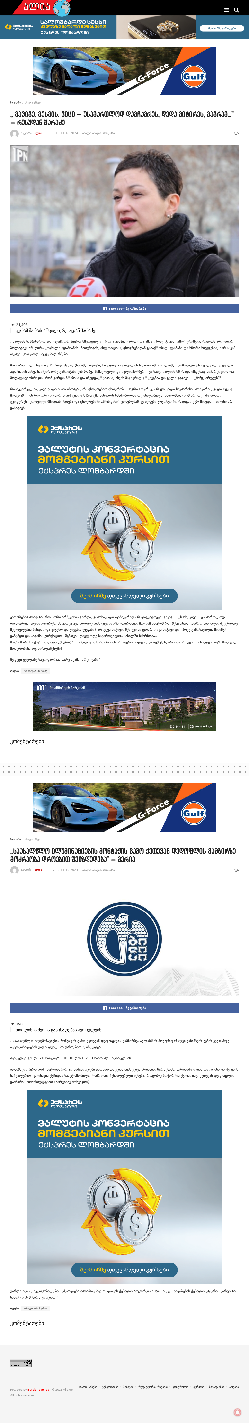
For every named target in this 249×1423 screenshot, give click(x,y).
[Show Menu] (226, 10)
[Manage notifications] (237, 1412)
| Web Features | (39, 1389)
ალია (38, 133)
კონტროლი (180, 1387)
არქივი (234, 1387)
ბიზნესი (128, 1387)
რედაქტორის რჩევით (153, 1387)
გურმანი (198, 1387)
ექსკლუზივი (110, 1387)
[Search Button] (236, 10)
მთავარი (15, 102)
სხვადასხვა (216, 1387)
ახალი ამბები (33, 102)
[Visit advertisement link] (124, 74)
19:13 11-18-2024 (64, 133)
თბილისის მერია (35, 1308)
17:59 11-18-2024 (64, 870)
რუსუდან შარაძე (35, 671)
